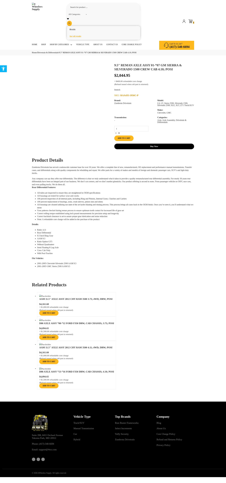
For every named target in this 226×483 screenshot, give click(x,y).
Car (75, 434)
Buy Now (154, 146)
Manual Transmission (84, 428)
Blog (159, 423)
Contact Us (112, 44)
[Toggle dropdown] (71, 45)
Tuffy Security (122, 434)
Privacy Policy (163, 445)
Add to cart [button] (49, 313)
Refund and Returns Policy (169, 439)
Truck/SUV (79, 423)
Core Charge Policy (132, 44)
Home (34, 44)
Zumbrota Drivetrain (125, 439)
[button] (3, 68)
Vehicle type (82, 44)
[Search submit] (69, 23)
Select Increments (123, 428)
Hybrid (77, 439)
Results (72, 29)
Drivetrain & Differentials (47, 52)
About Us (97, 44)
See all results (75, 36)
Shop (43, 44)
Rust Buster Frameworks (127, 423)
